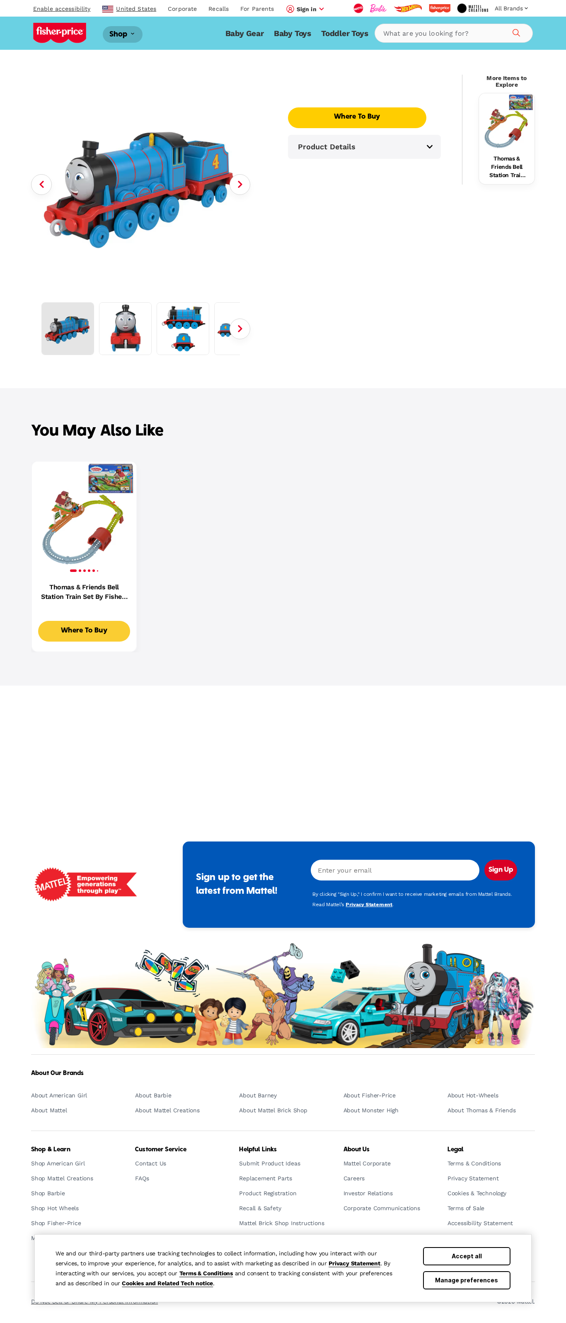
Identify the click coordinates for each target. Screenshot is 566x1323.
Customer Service (160, 1150)
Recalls (218, 8)
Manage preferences (466, 1280)
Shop (119, 34)
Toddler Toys (344, 33)
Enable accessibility (61, 8)
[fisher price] (440, 8)
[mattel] (358, 8)
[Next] (240, 184)
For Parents (257, 8)
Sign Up (501, 870)
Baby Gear (244, 33)
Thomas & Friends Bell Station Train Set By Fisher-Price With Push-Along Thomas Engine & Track (506, 167)
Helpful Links (258, 1150)
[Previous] (41, 184)
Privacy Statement (354, 1263)
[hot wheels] (408, 8)
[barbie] (378, 8)
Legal (455, 1150)
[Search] (515, 31)
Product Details (327, 146)
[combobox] (454, 33)
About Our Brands (57, 1073)
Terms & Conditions (206, 1273)
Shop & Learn (50, 1150)
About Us (356, 1150)
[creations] (472, 8)
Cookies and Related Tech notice (167, 1283)
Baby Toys (292, 33)
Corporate (182, 8)
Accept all (467, 1256)
